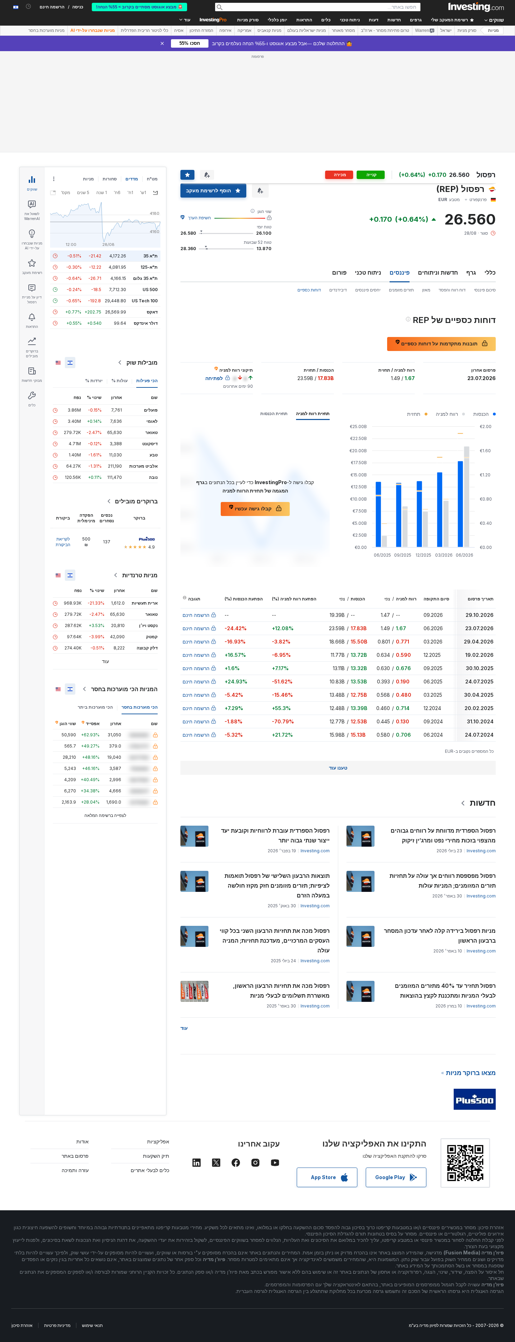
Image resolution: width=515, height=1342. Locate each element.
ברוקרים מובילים (136, 501)
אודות (82, 1141)
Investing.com (481, 850)
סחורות (110, 178)
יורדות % (94, 380)
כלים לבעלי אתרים (150, 1170)
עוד (184, 1028)
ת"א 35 (150, 256)
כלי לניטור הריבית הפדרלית (144, 30)
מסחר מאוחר (343, 30)
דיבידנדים (338, 290)
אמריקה (245, 30)
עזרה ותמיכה (75, 1170)
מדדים (131, 178)
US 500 (150, 289)
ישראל (446, 30)
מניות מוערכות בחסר (46, 30)
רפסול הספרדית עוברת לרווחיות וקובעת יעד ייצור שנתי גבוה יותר (275, 835)
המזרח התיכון (201, 30)
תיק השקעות (156, 1156)
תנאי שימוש (92, 1325)
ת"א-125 (149, 267)
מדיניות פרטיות (57, 1325)
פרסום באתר (75, 1156)
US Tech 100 (145, 300)
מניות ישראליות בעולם (306, 30)
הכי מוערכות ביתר (95, 707)
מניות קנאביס (269, 30)
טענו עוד (338, 768)
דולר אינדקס (146, 323)
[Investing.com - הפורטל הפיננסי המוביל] (476, 7)
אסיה (179, 30)
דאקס (152, 312)
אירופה (225, 30)
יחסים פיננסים (367, 290)
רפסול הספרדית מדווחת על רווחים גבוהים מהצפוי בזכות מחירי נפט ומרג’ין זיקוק (443, 835)
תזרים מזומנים (401, 290)
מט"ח (152, 178)
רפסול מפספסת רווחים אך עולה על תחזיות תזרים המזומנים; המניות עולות (443, 880)
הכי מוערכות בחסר (140, 707)
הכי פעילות (147, 380)
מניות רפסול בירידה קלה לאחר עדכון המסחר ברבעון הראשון (440, 935)
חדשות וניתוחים (438, 272)
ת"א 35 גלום (145, 278)
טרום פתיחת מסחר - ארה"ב (385, 30)
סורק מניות (248, 20)
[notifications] (29, 6)
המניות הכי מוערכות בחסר (124, 689)
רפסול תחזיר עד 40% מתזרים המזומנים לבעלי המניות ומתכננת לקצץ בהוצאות (445, 990)
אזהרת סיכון (22, 1325)
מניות (493, 30)
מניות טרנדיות (140, 575)
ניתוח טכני (368, 272)
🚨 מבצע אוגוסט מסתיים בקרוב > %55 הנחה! (139, 7)
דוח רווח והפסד (452, 290)
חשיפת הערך (199, 217)
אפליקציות (158, 1141)
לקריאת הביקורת (63, 541)
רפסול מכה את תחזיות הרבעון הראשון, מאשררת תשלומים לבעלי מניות (281, 990)
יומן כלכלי (277, 20)
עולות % (119, 380)
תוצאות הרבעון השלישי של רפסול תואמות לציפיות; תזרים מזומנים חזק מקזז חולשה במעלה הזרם (277, 885)
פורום (339, 272)
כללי (490, 272)
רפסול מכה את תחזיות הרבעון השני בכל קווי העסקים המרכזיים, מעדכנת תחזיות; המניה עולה (275, 940)
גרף (471, 272)
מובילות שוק (142, 362)
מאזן (426, 290)
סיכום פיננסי (485, 290)
